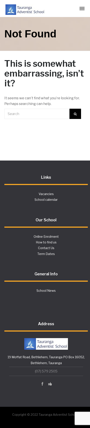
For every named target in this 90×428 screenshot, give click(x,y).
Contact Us (46, 248)
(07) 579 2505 (46, 371)
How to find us (46, 242)
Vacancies (46, 194)
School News (46, 290)
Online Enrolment (46, 236)
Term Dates (46, 254)
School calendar (46, 199)
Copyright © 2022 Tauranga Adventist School (45, 414)
